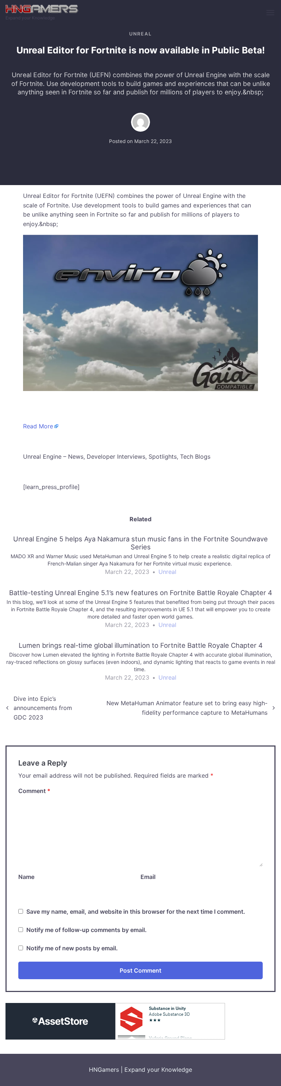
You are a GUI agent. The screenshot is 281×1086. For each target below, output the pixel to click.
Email (148, 876)
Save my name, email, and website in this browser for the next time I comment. (135, 911)
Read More (38, 426)
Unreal (140, 34)
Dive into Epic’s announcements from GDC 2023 (43, 708)
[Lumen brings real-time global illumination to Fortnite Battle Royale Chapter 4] (140, 664)
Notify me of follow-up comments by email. (86, 929)
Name (26, 876)
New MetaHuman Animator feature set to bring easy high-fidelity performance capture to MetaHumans (186, 707)
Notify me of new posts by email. (72, 948)
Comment (34, 790)
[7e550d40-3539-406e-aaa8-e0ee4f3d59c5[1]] (140, 312)
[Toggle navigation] (271, 13)
